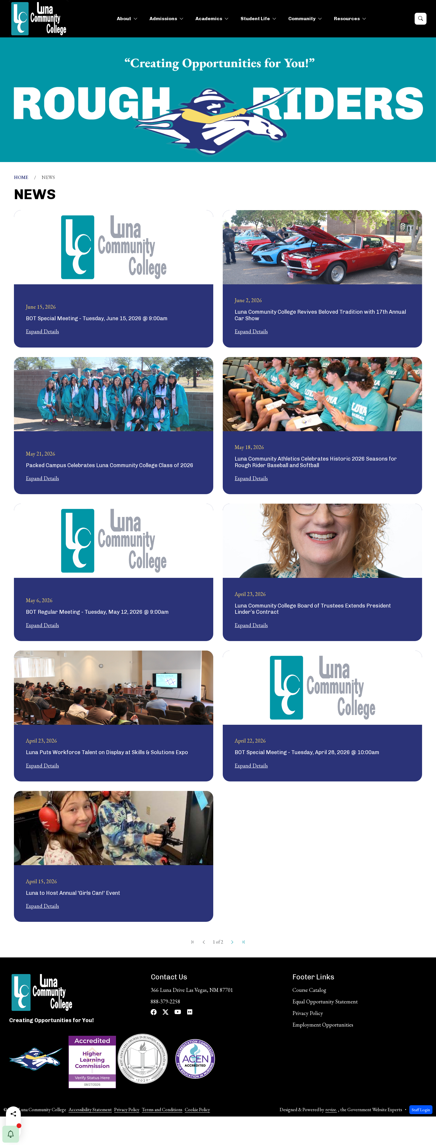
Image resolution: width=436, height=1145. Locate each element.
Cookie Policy (197, 1109)
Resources (347, 18)
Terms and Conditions (162, 1109)
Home (21, 177)
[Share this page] (13, 1114)
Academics (208, 18)
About (124, 18)
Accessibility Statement (90, 1109)
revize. (331, 1109)
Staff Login (421, 1109)
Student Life (255, 18)
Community (302, 18)
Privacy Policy (126, 1109)
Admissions (163, 18)
